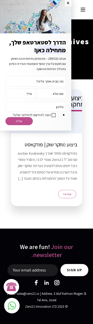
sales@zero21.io (28, 293)
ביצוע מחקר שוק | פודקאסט (51, 144)
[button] (12, 305)
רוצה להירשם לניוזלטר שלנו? (32, 114)
